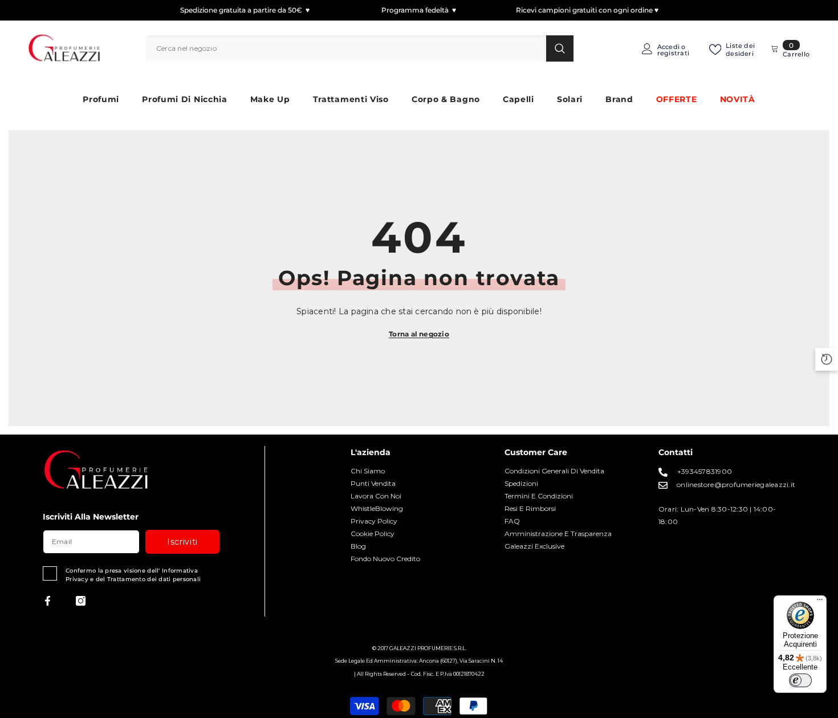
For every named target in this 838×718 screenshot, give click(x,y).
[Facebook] (47, 601)
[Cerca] (359, 48)
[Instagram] (80, 601)
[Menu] (820, 602)
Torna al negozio (419, 334)
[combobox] (346, 48)
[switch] (800, 680)
